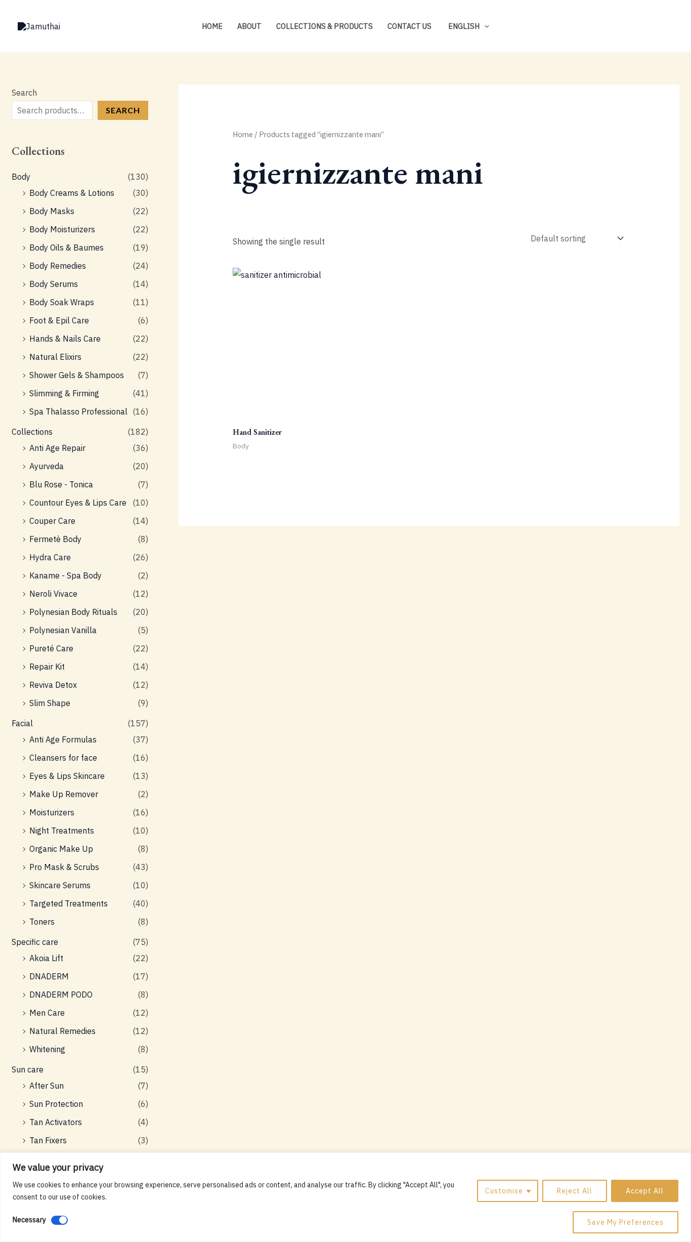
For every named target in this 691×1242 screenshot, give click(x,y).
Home (212, 26)
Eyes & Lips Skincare (67, 776)
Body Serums (53, 284)
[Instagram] (638, 26)
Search (24, 93)
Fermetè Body (55, 539)
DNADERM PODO (61, 994)
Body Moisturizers (62, 229)
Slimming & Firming (64, 393)
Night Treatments (61, 830)
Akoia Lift (46, 958)
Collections (32, 432)
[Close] (680, 1161)
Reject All (574, 1190)
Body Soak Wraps (61, 302)
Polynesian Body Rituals (73, 612)
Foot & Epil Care (59, 320)
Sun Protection (56, 1104)
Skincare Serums (60, 885)
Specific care (35, 942)
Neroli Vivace (53, 594)
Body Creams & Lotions (71, 193)
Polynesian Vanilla (63, 630)
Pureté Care (51, 648)
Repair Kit (47, 666)
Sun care (28, 1069)
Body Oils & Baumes (66, 247)
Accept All (645, 1190)
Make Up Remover (63, 794)
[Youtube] (668, 26)
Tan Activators (55, 1122)
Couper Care (52, 521)
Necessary (29, 1219)
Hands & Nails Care (65, 339)
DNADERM (49, 976)
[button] (484, 26)
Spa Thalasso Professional (78, 411)
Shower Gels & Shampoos (76, 375)
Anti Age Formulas (63, 739)
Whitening (47, 1049)
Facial (22, 723)
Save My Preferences (625, 1222)
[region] (345, 1197)
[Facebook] (653, 26)
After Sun (46, 1086)
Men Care (47, 1013)
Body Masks (51, 211)
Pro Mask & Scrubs (64, 867)
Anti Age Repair (57, 448)
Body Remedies (57, 266)
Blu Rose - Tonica (61, 484)
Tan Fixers (48, 1140)
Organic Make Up (61, 849)
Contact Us (409, 26)
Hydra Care (50, 557)
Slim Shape (49, 703)
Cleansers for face (63, 758)
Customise (504, 1190)
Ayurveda (46, 466)
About (249, 26)
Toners (42, 922)
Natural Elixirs (55, 357)
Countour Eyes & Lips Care (77, 503)
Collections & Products (324, 26)
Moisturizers (51, 812)
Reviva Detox (53, 685)
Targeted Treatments (68, 903)
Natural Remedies (62, 1031)
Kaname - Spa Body (65, 575)
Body (21, 177)
